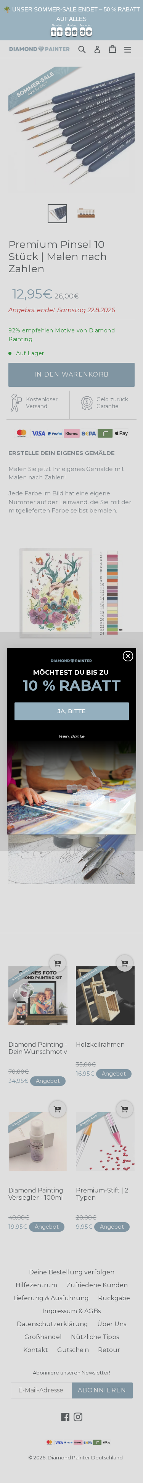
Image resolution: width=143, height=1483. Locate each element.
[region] (71, 20)
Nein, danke (72, 736)
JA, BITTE (71, 711)
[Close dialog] (127, 656)
